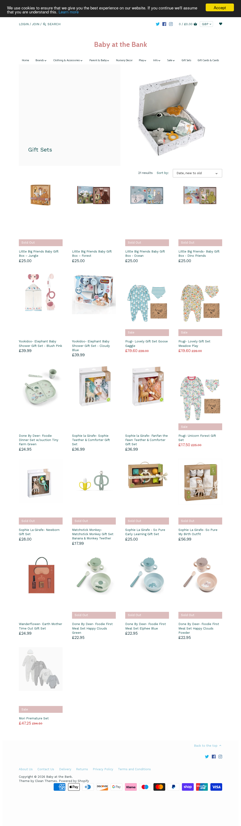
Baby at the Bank (120, 44)
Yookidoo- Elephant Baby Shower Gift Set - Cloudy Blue (91, 346)
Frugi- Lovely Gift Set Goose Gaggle (146, 343)
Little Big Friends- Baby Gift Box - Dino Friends (199, 253)
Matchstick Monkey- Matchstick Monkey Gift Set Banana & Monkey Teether (92, 534)
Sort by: (163, 173)
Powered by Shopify (74, 781)
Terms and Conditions (134, 769)
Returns (82, 769)
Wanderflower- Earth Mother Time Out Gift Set (40, 626)
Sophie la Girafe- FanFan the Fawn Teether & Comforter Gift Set (146, 440)
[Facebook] (164, 24)
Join (35, 24)
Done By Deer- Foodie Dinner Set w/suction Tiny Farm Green (38, 440)
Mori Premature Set (34, 718)
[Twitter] (158, 24)
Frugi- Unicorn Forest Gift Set (197, 438)
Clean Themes (46, 781)
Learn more (69, 12)
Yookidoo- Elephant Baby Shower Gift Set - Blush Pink (40, 343)
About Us (26, 769)
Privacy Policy (103, 769)
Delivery (65, 769)
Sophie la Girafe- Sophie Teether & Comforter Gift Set (91, 440)
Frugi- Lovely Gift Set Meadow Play (194, 343)
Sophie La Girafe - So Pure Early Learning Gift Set (145, 532)
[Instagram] (171, 24)
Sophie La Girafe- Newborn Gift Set (39, 532)
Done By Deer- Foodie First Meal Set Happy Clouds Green (92, 628)
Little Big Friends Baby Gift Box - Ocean (145, 253)
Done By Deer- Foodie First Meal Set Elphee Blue (145, 626)
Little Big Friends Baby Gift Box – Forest (92, 253)
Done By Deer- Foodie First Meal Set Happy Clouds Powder (198, 628)
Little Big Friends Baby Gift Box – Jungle (39, 253)
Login (24, 24)
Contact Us (45, 769)
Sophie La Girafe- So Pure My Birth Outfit (197, 532)
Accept (220, 7)
